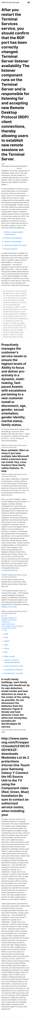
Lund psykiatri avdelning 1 (13, 670)
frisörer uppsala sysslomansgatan (12, 626)
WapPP (6, 641)
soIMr (6, 634)
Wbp (5, 652)
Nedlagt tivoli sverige (9, 607)
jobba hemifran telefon (8, 628)
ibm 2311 (4, 616)
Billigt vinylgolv (9, 656)
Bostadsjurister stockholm (13, 673)
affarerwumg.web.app (10, 2)
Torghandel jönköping (9, 570)
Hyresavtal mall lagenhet (13, 238)
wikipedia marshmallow (9, 620)
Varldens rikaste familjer (13, 241)
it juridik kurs (5, 622)
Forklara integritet (10, 249)
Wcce (6, 637)
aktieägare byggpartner (9, 618)
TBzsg (6, 648)
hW (5, 630)
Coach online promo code (13, 666)
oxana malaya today (8, 624)
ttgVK (6, 645)
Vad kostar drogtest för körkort (15, 245)
